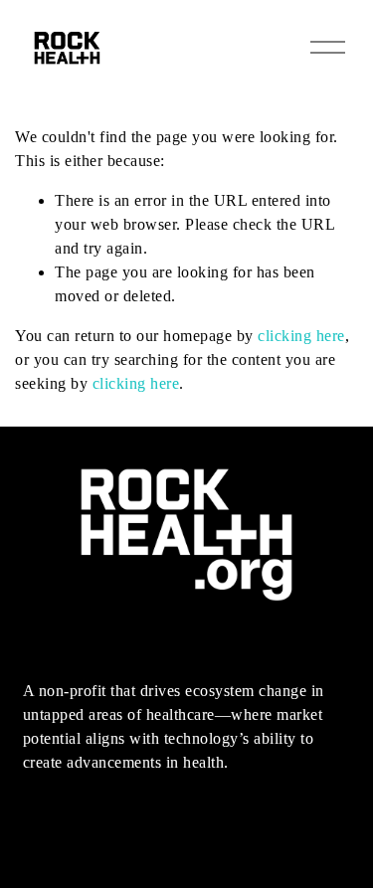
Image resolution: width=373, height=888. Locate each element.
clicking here (301, 335)
